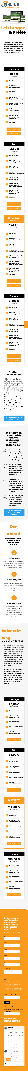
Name (6, 936)
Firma (5, 949)
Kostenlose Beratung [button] (11, 1029)
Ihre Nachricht (7, 968)
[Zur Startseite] (10, 7)
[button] (24, 4)
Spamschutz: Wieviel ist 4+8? (12, 994)
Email (5, 942)
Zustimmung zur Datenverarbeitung (12, 978)
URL (5, 962)
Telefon (5, 955)
